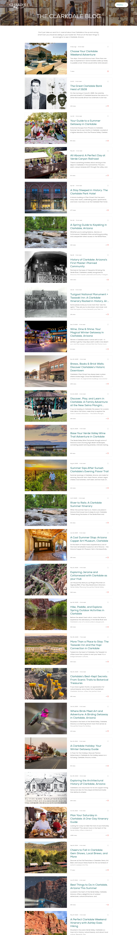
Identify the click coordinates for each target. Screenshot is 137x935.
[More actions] (108, 47)
